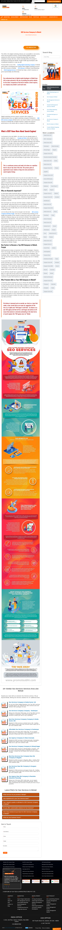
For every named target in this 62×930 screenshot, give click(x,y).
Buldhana (46, 186)
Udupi (52, 215)
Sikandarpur (46, 229)
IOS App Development (37, 899)
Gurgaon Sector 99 (48, 262)
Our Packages (24, 17)
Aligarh (45, 189)
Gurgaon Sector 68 (48, 182)
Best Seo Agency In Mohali (52, 124)
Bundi (45, 237)
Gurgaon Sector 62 (48, 280)
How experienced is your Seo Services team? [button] (16, 798)
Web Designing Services (10, 70)
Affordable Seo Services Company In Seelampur (24, 729)
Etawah (45, 273)
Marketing (7, 17)
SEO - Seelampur (47, 138)
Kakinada (53, 284)
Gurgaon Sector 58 (48, 291)
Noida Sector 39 (47, 164)
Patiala (56, 168)
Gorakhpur (46, 215)
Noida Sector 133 (47, 160)
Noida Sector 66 (47, 204)
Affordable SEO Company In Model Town (9, 864)
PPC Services (21, 68)
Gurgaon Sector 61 (48, 168)
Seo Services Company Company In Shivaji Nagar (24, 746)
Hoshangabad (47, 251)
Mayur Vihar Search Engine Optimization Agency (48, 871)
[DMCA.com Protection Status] (29, 927)
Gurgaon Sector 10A (48, 207)
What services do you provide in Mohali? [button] (14, 794)
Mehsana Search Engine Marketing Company (29, 866)
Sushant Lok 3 (47, 226)
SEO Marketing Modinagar (46, 862)
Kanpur (53, 229)
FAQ (9, 902)
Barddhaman (46, 200)
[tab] (20, 794)
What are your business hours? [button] (12, 817)
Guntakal (57, 197)
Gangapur (46, 287)
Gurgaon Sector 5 (47, 244)
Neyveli (45, 269)
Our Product (44, 17)
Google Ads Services (22, 909)
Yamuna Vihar (47, 255)
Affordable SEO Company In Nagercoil (9, 862)
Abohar (53, 247)
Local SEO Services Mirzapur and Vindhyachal (29, 864)
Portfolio (36, 17)
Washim (56, 193)
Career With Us (53, 17)
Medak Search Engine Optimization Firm (29, 871)
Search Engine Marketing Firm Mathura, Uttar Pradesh (48, 873)
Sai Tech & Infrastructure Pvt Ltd (10, 927)
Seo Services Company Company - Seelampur (23, 710)
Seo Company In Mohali (52, 96)
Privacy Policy (38, 927)
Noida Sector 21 (52, 233)
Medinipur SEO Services (46, 869)
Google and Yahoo (22, 138)
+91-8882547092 (25, 9)
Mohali (29, 34)
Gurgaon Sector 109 (48, 175)
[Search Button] (58, 56)
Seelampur (46, 146)
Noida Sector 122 (47, 240)
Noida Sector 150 (47, 142)
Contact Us (4, 19)
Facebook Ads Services (22, 907)
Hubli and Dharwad (48, 276)
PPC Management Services (23, 900)
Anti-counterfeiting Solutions (52, 899)
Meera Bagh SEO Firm (26, 869)
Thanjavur (46, 284)
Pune (45, 233)
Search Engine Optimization (23, 899)
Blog (30, 17)
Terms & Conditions (46, 927)
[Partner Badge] (56, 6)
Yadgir (52, 287)
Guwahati (52, 269)
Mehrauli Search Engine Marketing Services (48, 866)
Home (26, 34)
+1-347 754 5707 (45, 923)
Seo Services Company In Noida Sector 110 (22, 702)
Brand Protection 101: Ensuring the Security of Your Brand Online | (20, 1)
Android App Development (38, 900)
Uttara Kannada (55, 146)
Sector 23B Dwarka (48, 178)
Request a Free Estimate (54, 1)
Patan (56, 258)
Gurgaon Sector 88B (48, 266)
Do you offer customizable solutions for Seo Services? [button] (18, 808)
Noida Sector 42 (47, 211)
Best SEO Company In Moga (27, 862)
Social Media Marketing (22, 902)
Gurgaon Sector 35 (48, 153)
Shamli (57, 266)
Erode (55, 160)
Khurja (55, 211)
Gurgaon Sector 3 (47, 193)
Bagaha (54, 149)
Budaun (51, 237)
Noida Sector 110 (47, 135)
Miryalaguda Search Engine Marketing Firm (48, 864)
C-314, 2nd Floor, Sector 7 (40, 9)
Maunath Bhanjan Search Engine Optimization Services (29, 873)
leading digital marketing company (26, 64)
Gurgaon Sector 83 (48, 197)
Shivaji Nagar (47, 149)
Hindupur (57, 262)
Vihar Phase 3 (54, 186)
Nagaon (51, 189)
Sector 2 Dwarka (47, 218)
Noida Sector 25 (47, 222)
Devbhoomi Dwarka (48, 258)
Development (15, 17)
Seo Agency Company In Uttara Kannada (21, 738)
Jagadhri (46, 171)
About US (10, 900)
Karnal (54, 226)
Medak (51, 273)
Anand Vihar (46, 247)
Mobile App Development (37, 905)
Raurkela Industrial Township (50, 157)
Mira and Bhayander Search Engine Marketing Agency (9, 866)
